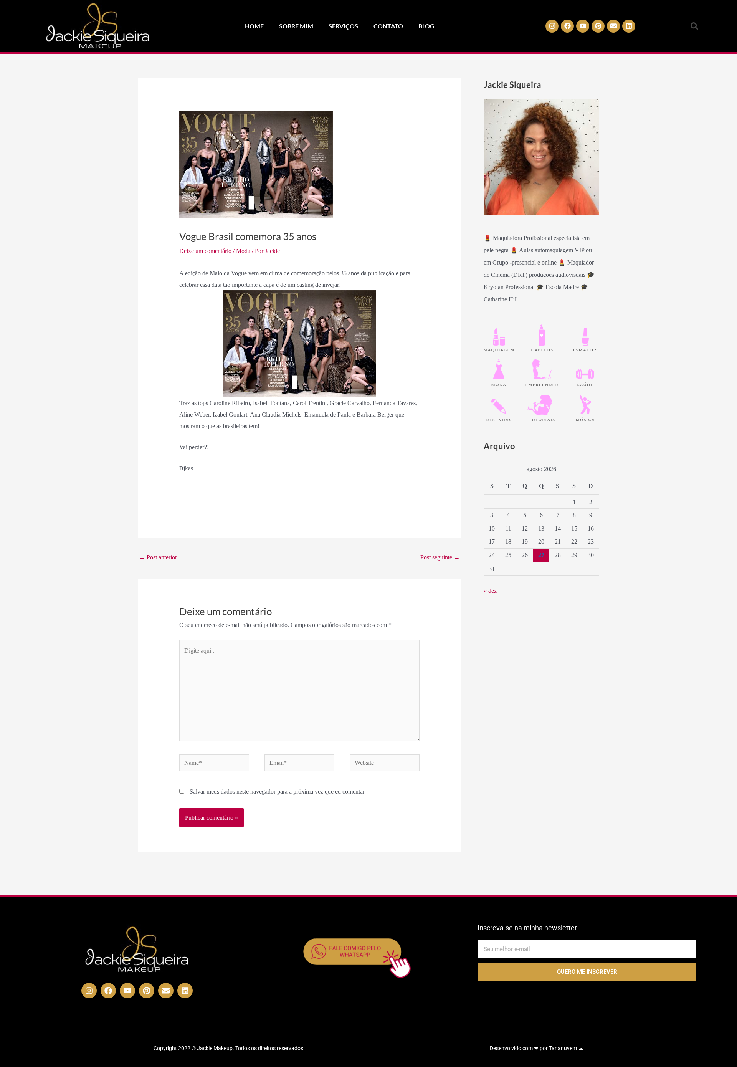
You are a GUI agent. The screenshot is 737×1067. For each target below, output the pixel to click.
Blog (426, 26)
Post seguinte (440, 557)
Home (254, 26)
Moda (243, 251)
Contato (388, 26)
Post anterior (158, 557)
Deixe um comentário (205, 251)
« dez (490, 590)
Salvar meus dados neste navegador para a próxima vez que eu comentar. (278, 791)
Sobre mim (296, 26)
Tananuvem (563, 1048)
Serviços (343, 26)
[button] (694, 26)
